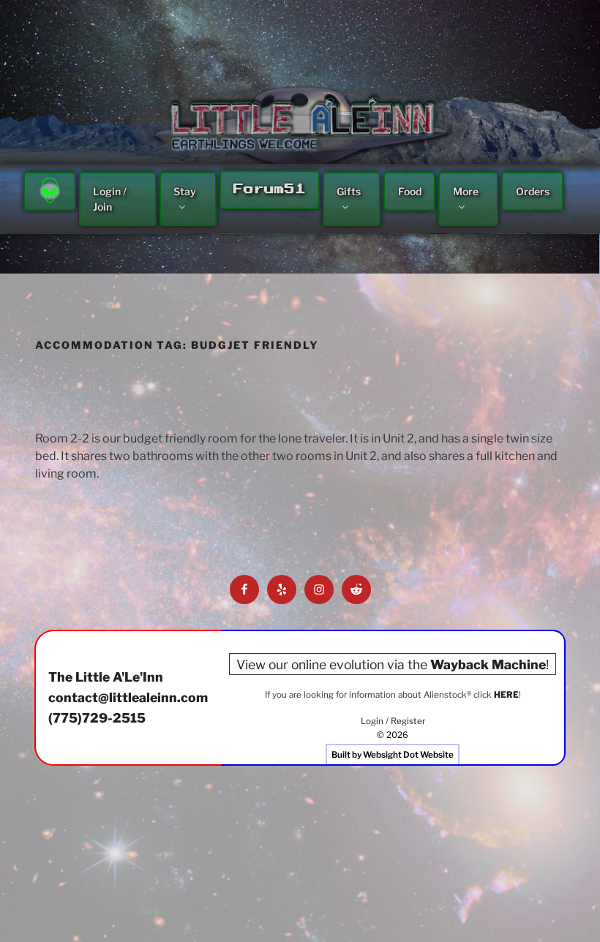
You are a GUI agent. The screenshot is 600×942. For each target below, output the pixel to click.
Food (409, 191)
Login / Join (110, 199)
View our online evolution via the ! (392, 663)
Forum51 (269, 189)
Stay (184, 191)
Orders (533, 191)
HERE (506, 695)
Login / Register (393, 721)
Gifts (349, 191)
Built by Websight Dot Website (392, 755)
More (466, 191)
